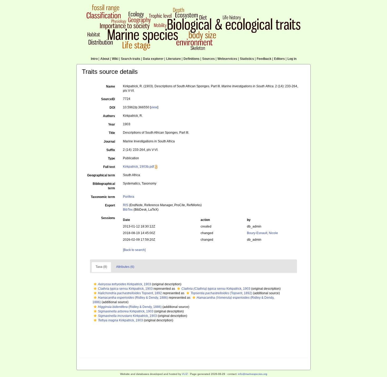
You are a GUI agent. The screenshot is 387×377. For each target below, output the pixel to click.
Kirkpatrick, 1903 (124, 284)
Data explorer (153, 59)
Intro (94, 59)
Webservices (227, 59)
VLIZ (185, 374)
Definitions (191, 59)
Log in (291, 59)
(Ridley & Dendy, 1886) (133, 297)
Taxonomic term (103, 197)
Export (110, 205)
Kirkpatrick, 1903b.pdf (138, 166)
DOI (112, 107)
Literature (173, 59)
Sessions (108, 218)
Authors (109, 116)
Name (110, 86)
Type (111, 158)
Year (111, 124)
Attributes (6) (125, 267)
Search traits (130, 59)
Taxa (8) (101, 267)
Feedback (264, 59)
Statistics (247, 59)
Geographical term (101, 175)
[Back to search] (134, 250)
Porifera (128, 197)
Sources (208, 59)
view (154, 107)
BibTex (128, 209)
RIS (125, 205)
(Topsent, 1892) (221, 293)
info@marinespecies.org (252, 374)
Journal (109, 141)
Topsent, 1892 (130, 293)
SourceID (108, 99)
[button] (95, 284)
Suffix (110, 150)
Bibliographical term (104, 186)
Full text (109, 167)
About (104, 59)
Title (112, 133)
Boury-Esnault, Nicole (262, 233)
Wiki (115, 59)
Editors (279, 59)
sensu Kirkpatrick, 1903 (125, 289)
